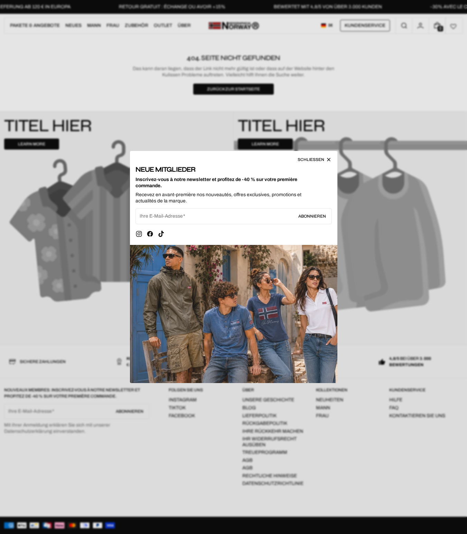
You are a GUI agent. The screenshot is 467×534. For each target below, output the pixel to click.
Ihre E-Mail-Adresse (161, 216)
